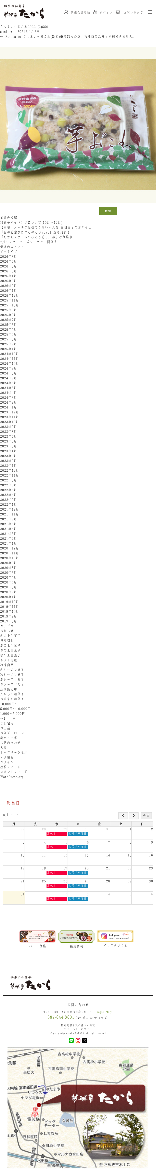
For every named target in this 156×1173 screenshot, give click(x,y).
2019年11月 (9, 606)
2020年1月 (8, 596)
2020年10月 (9, 558)
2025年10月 (9, 305)
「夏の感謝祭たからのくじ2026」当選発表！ (35, 232)
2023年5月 (8, 446)
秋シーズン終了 (12, 674)
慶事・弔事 (8, 737)
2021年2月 (8, 538)
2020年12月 (9, 548)
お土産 (5, 728)
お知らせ (7, 630)
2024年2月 (8, 402)
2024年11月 (9, 358)
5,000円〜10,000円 (15, 708)
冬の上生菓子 (10, 635)
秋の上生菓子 (10, 655)
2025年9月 (8, 310)
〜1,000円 (8, 718)
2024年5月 (8, 387)
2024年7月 (8, 378)
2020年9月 (8, 562)
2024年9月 (8, 368)
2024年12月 (9, 353)
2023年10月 (9, 421)
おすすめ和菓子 (12, 699)
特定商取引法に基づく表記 (78, 1025)
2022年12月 (9, 470)
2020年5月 (8, 577)
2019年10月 (9, 611)
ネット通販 (8, 660)
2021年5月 (8, 524)
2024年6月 (8, 383)
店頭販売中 (8, 689)
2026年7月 (8, 261)
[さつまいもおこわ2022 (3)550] (78, 204)
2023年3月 (8, 455)
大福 (3, 747)
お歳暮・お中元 (12, 733)
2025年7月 (8, 319)
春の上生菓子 (10, 650)
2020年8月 (8, 567)
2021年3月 (8, 533)
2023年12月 (9, 412)
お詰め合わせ (10, 742)
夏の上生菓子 (10, 645)
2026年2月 (8, 285)
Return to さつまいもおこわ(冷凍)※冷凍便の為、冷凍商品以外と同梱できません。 (68, 36)
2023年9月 (8, 426)
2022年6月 (8, 485)
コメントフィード (14, 771)
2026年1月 (8, 290)
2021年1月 (8, 543)
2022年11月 (9, 475)
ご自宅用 (7, 723)
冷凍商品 (7, 665)
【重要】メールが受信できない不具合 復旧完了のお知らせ (46, 227)
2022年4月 (8, 494)
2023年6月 (8, 441)
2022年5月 (8, 489)
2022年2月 (8, 499)
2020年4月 (8, 582)
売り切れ (7, 640)
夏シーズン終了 (12, 679)
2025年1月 (8, 348)
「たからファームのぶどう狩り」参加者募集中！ (38, 237)
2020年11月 (9, 553)
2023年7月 (8, 436)
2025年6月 (8, 324)
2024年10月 (9, 363)
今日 (146, 815)
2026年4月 (8, 276)
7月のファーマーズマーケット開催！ (28, 242)
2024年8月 (8, 373)
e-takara (6, 31)
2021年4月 (8, 528)
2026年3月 (8, 280)
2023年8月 (8, 431)
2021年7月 (8, 519)
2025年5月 (8, 329)
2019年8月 (8, 621)
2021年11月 (9, 514)
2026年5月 (8, 271)
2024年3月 (8, 397)
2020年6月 (8, 572)
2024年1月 (8, 407)
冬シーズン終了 (12, 669)
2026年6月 (8, 266)
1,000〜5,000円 (12, 713)
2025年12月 (9, 295)
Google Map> (103, 1012)
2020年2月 (8, 592)
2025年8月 (8, 314)
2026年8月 (8, 256)
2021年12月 (9, 509)
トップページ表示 (14, 752)
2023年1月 (8, 465)
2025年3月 (8, 339)
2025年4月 (8, 334)
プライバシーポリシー (78, 1029)
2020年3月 (8, 587)
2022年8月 (8, 480)
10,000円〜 (9, 703)
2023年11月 (9, 417)
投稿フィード (10, 767)
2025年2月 (8, 344)
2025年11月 (9, 300)
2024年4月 (8, 392)
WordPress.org (12, 776)
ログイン (7, 762)
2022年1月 (8, 504)
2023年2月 (8, 460)
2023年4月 (8, 451)
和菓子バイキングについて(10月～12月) (33, 222)
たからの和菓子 (12, 694)
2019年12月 (9, 601)
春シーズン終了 (12, 684)
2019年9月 (8, 616)
